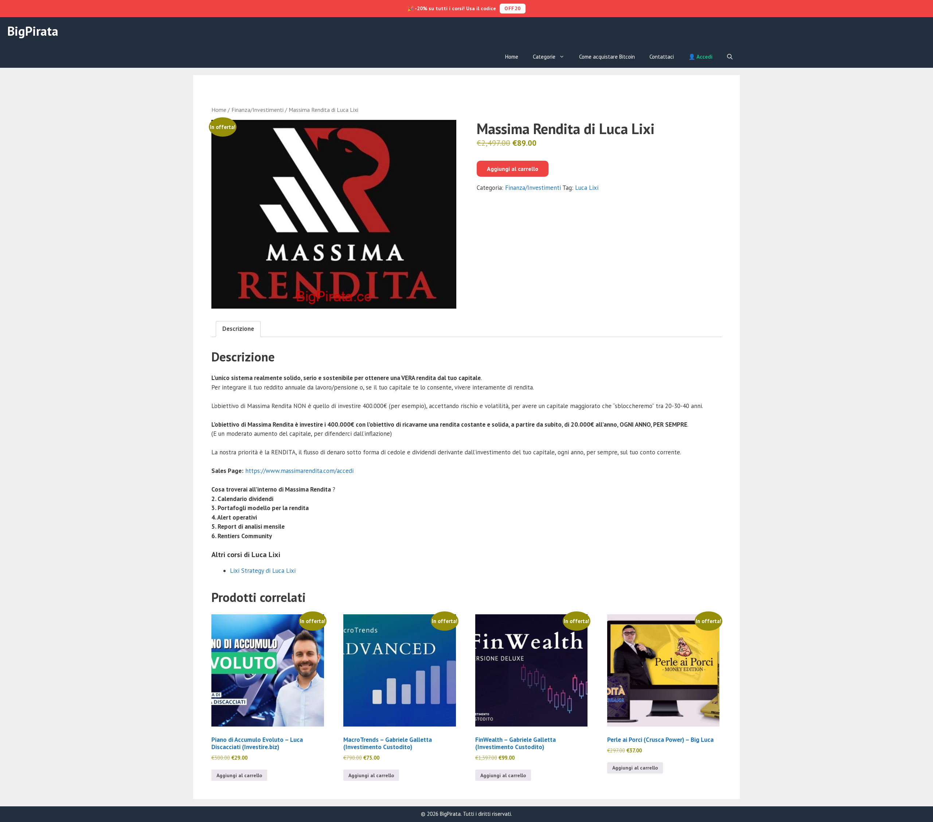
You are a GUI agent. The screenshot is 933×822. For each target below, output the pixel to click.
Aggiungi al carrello (512, 168)
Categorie (544, 56)
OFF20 (512, 8)
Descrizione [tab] (238, 329)
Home (511, 56)
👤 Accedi (700, 56)
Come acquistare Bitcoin (607, 56)
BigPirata (32, 31)
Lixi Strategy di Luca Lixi (263, 571)
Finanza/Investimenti (257, 109)
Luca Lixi (586, 188)
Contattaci (661, 56)
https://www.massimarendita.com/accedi (299, 471)
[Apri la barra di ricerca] (730, 57)
